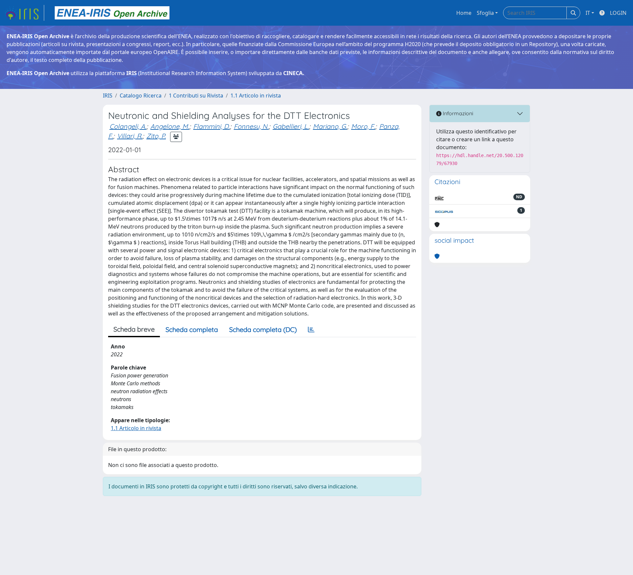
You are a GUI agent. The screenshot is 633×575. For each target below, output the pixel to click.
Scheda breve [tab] (134, 329)
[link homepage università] (112, 13)
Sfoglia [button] (485, 12)
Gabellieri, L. (291, 126)
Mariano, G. (330, 126)
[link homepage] (24, 13)
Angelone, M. (169, 126)
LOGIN (618, 12)
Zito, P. (156, 136)
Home (463, 12)
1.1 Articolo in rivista (255, 95)
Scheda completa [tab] (192, 329)
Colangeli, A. (127, 126)
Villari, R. (129, 136)
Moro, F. (363, 126)
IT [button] (588, 12)
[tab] (311, 330)
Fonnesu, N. (251, 126)
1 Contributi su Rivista (196, 95)
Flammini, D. (211, 126)
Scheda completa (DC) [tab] (263, 329)
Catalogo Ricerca (141, 95)
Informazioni (457, 113)
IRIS (107, 95)
